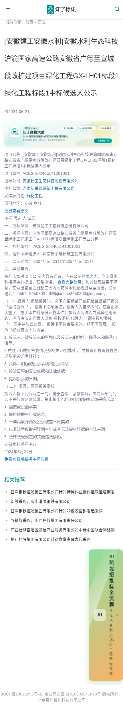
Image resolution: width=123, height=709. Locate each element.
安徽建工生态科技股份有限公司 (51, 181)
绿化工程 (35, 195)
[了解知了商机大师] (61, 133)
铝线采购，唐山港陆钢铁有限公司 (41, 501)
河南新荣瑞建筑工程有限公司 (49, 188)
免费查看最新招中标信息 (26, 459)
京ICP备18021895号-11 (22, 694)
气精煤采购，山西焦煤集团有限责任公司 (47, 520)
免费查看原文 (16, 210)
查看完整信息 (69, 282)
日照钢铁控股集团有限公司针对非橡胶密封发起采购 (57, 511)
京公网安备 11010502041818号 (72, 694)
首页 (29, 22)
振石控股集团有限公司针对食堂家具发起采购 (51, 539)
